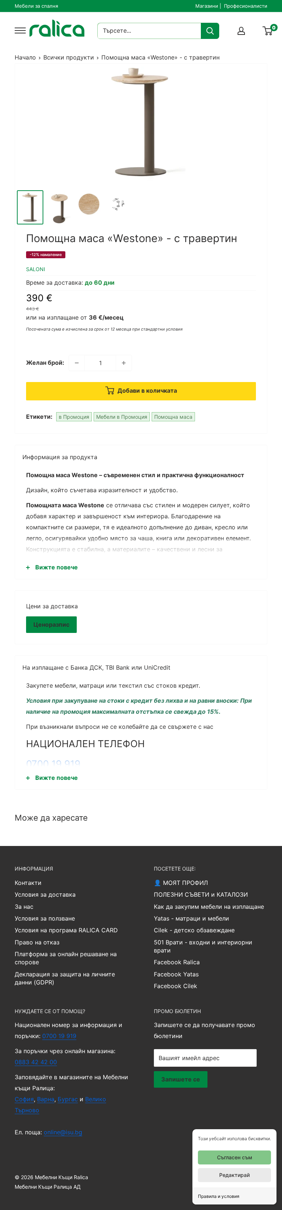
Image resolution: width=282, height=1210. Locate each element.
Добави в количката (146, 390)
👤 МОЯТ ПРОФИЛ (181, 882)
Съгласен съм (234, 1157)
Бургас (68, 1099)
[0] (267, 30)
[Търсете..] (210, 31)
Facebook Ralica (177, 962)
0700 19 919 (53, 764)
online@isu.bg (63, 1132)
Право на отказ (37, 942)
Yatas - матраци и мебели (191, 918)
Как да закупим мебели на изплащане (209, 906)
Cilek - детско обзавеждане (194, 930)
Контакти (28, 882)
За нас (24, 906)
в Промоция (74, 417)
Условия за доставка (45, 894)
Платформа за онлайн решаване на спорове (66, 958)
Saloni (35, 269)
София (24, 1099)
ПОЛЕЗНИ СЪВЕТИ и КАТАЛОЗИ (201, 894)
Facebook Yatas (176, 974)
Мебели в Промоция (121, 417)
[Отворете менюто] (18, 30)
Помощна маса (173, 417)
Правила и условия (218, 1196)
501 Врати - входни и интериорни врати (203, 946)
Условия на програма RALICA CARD (66, 930)
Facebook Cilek (175, 986)
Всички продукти (68, 57)
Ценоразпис (51, 624)
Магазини (206, 6)
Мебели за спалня (36, 6)
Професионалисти (245, 6)
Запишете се (180, 1079)
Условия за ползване (45, 918)
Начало (25, 57)
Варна (45, 1099)
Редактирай (234, 1175)
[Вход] (241, 31)
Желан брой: (45, 362)
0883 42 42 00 (36, 1062)
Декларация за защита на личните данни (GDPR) (65, 978)
